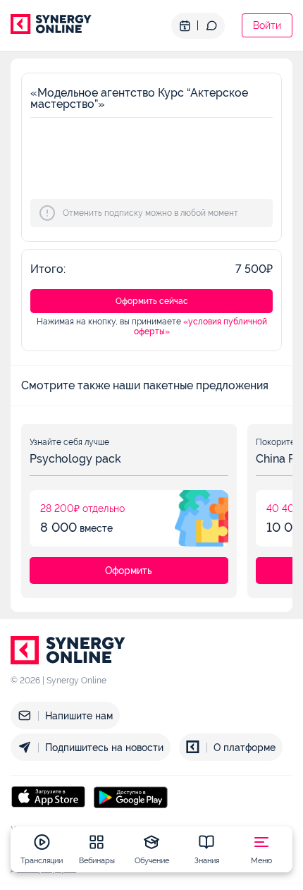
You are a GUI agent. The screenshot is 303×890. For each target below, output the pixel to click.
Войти (267, 25)
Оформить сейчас (152, 301)
